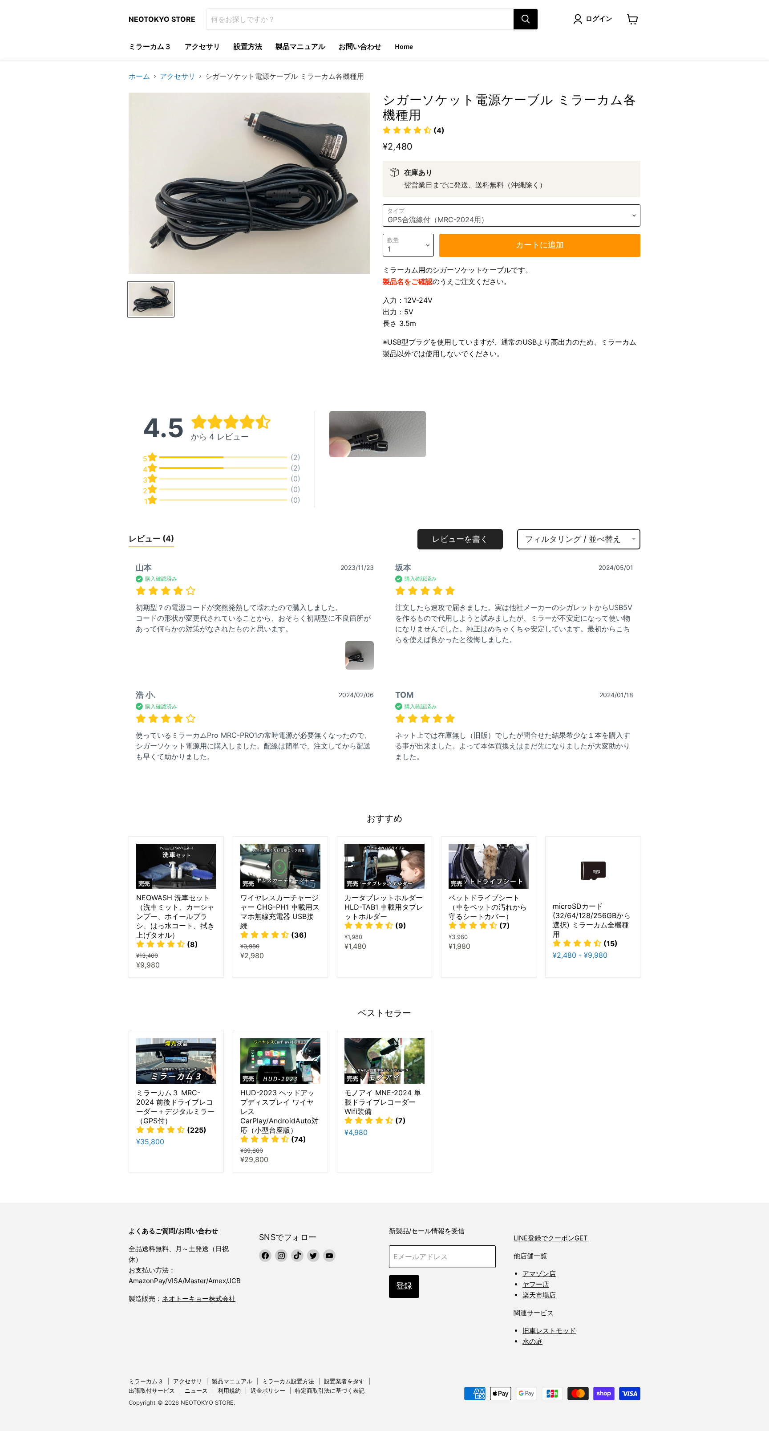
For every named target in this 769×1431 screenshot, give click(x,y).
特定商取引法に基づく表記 (329, 1390)
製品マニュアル (300, 47)
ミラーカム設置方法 (288, 1381)
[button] (414, 130)
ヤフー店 (535, 1284)
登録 (404, 1286)
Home (404, 47)
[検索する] (526, 19)
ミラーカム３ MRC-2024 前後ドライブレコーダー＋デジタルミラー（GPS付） (175, 1106)
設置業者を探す (344, 1381)
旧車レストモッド (549, 1330)
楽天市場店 (539, 1295)
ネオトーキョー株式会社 (198, 1298)
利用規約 (229, 1390)
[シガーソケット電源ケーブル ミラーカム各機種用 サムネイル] (151, 299)
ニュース (196, 1390)
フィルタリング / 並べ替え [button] (573, 539)
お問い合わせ (360, 47)
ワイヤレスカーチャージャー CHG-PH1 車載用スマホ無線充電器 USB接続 (280, 911)
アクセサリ (202, 47)
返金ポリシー (268, 1390)
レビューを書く (460, 539)
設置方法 (248, 47)
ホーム (139, 76)
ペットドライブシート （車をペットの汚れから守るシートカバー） (488, 907)
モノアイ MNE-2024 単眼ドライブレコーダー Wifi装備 (382, 1102)
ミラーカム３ (150, 47)
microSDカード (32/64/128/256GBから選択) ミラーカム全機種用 (592, 920)
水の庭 (532, 1341)
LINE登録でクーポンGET (551, 1238)
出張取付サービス (152, 1390)
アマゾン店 (539, 1273)
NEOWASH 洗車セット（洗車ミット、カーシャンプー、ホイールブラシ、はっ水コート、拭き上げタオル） (175, 916)
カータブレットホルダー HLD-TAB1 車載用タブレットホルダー (383, 907)
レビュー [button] (151, 538)
